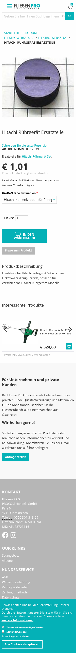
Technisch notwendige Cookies (25, 627)
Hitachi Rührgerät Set (36, 156)
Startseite (12, 33)
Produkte (31, 33)
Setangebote (10, 555)
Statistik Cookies (16, 631)
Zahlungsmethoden (15, 592)
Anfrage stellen (15, 457)
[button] (5, 330)
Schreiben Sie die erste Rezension (25, 145)
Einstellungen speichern (15, 636)
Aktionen (8, 560)
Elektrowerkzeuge (19, 38)
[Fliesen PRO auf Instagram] (13, 536)
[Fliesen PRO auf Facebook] (5, 536)
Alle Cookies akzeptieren (22, 644)
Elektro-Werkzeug (52, 38)
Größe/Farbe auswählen (19, 193)
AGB (5, 577)
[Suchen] (69, 16)
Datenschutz (10, 597)
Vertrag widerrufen (15, 587)
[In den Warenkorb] (69, 346)
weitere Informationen (17, 620)
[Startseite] (27, 6)
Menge (9, 218)
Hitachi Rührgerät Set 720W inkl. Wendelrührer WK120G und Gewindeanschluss (55, 333)
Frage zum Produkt (18, 250)
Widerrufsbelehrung (16, 582)
